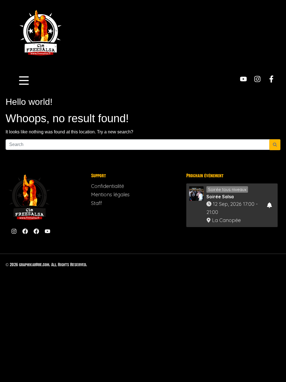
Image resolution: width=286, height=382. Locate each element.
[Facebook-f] (271, 79)
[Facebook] (25, 231)
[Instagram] (257, 79)
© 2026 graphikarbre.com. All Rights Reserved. (46, 264)
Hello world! (29, 102)
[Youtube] (243, 79)
